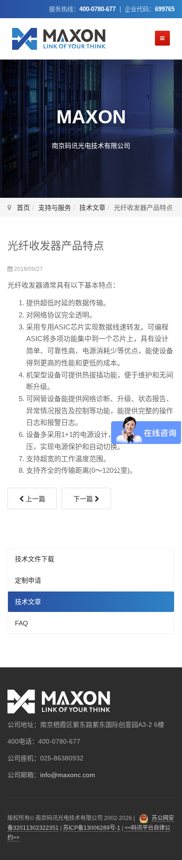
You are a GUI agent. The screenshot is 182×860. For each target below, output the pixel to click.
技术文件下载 (34, 559)
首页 (23, 207)
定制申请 (28, 580)
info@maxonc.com (67, 775)
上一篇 (34, 499)
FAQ (21, 623)
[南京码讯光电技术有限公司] (58, 39)
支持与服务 (54, 207)
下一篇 (84, 499)
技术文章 (92, 207)
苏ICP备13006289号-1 (91, 828)
